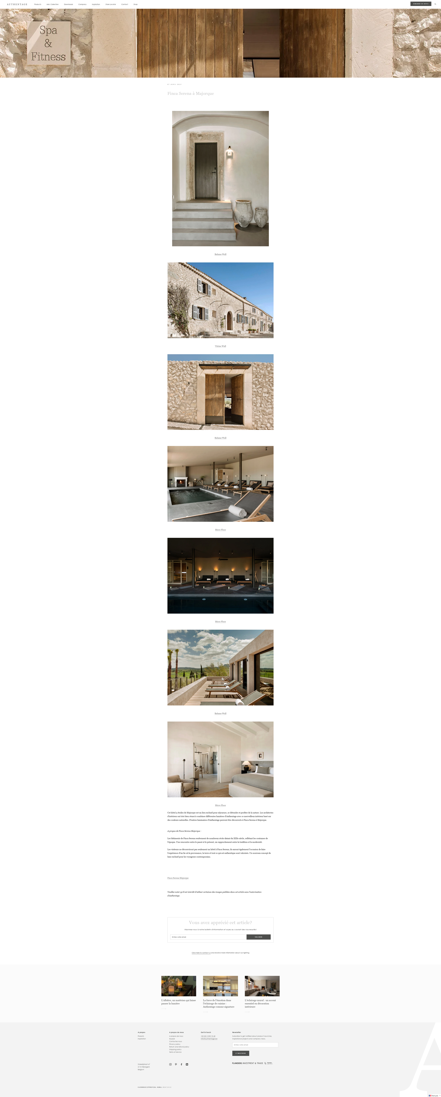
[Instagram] (170, 1064)
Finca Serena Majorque (178, 878)
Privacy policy (174, 1044)
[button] (435, 1095)
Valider (258, 937)
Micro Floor (220, 530)
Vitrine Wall (220, 346)
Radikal (159, 1087)
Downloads (68, 4)
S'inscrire (241, 1053)
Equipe (172, 1039)
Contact (124, 4)
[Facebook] (181, 1064)
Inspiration (96, 4)
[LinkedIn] (187, 1064)
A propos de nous (176, 1036)
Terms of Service (175, 1052)
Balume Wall (220, 254)
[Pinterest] (176, 1064)
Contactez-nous (175, 1041)
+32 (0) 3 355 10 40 (208, 1036)
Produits (141, 1036)
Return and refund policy (179, 1047)
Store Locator (111, 4)
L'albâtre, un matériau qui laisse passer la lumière (178, 1002)
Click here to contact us (201, 953)
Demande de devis (420, 3)
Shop (136, 4)
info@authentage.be (209, 1039)
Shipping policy (175, 1049)
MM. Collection (53, 4)
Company (82, 4)
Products (37, 4)
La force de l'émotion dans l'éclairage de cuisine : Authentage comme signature (218, 1003)
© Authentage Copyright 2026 (147, 1087)
